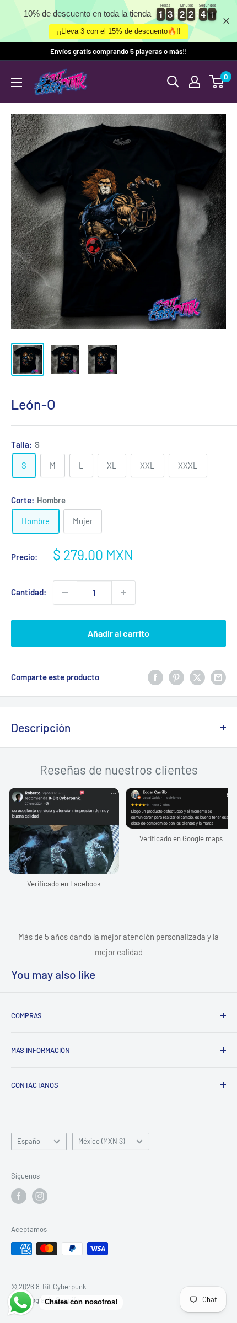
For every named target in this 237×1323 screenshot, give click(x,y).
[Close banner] (226, 21)
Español (29, 1141)
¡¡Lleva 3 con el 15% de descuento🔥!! (119, 31)
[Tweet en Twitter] (197, 677)
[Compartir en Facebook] (155, 677)
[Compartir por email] (218, 677)
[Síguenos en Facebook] (18, 1196)
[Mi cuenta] (194, 82)
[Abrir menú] (16, 82)
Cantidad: (28, 592)
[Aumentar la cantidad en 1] (123, 592)
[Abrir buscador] (173, 82)
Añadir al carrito (118, 633)
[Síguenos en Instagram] (39, 1196)
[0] (217, 81)
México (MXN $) (101, 1141)
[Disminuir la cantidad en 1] (65, 592)
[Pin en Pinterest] (176, 677)
